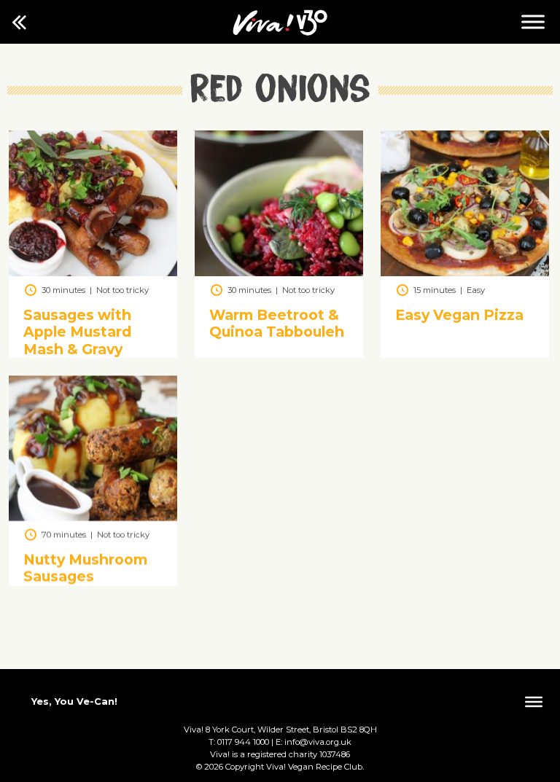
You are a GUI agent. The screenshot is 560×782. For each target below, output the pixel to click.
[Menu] (533, 21)
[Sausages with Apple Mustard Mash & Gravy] (93, 272)
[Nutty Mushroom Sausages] (93, 517)
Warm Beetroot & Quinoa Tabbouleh (276, 324)
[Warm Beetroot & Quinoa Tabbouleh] (279, 272)
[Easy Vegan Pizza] (465, 272)
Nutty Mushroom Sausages (85, 568)
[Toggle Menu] (533, 702)
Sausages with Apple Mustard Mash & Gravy (77, 332)
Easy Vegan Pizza (459, 315)
